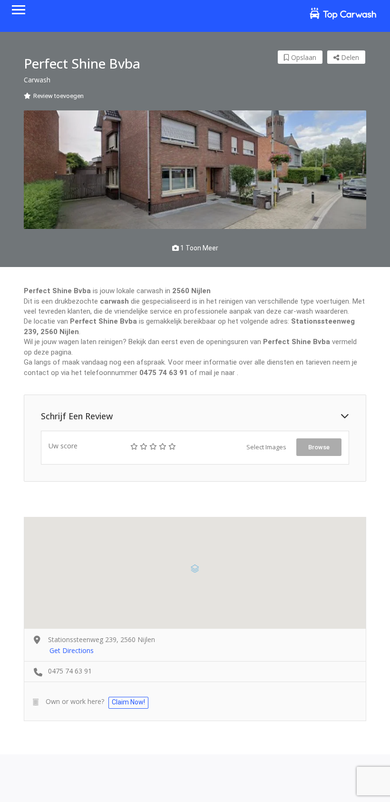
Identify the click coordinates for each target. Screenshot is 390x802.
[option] (195, 169)
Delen (349, 57)
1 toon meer (198, 248)
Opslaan (302, 57)
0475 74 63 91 (70, 670)
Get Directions (71, 650)
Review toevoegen (58, 95)
